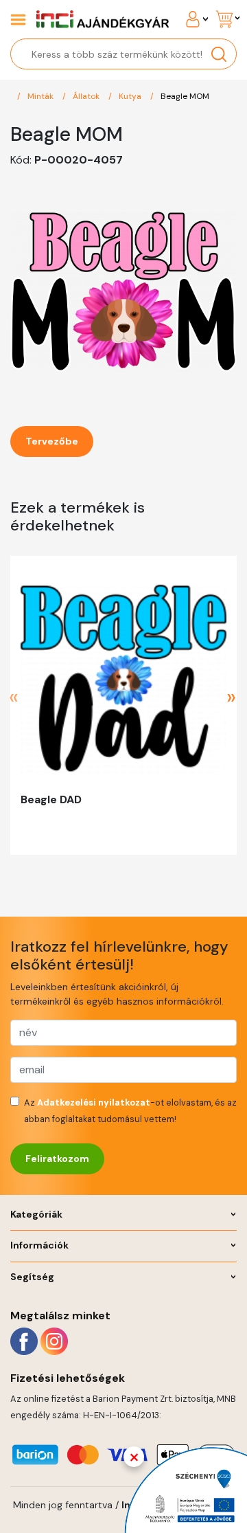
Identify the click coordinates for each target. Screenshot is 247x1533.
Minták (41, 96)
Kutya (131, 96)
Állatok (87, 96)
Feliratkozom (57, 1158)
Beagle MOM (185, 96)
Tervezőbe (51, 441)
